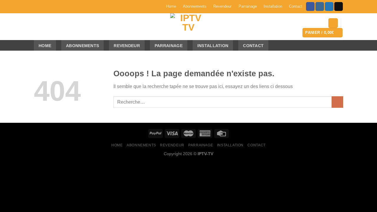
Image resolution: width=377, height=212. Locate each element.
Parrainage (248, 6)
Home (171, 6)
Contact (295, 6)
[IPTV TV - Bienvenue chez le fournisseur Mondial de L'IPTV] (188, 26)
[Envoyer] (337, 102)
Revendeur (222, 6)
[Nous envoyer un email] (338, 6)
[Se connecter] (333, 23)
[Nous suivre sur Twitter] (329, 6)
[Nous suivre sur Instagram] (319, 6)
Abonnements (194, 6)
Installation (273, 6)
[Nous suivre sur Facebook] (310, 6)
